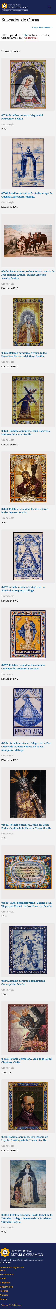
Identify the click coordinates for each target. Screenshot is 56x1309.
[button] (49, 7)
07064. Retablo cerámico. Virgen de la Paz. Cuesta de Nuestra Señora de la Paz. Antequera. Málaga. (26, 746)
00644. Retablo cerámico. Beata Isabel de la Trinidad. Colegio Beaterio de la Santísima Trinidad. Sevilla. (26, 1218)
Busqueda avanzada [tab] (41, 27)
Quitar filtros (31, 37)
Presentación (6, 1274)
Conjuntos (5, 1282)
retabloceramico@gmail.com (12, 1267)
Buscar (3, 1299)
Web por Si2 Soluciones (11, 1305)
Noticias (4, 1295)
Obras (3, 1278)
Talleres (4, 1291)
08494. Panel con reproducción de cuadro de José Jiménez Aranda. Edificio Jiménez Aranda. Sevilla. (28, 275)
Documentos (6, 1286)
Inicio (2, 1270)
